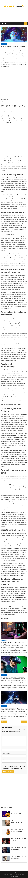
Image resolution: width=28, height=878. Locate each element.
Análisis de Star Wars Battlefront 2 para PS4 (11, 708)
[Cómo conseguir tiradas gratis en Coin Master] (6, 832)
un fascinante (11, 49)
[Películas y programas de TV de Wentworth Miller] (6, 823)
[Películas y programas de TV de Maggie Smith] (6, 858)
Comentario (5, 734)
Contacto (6, 874)
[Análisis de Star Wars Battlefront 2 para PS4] (14, 697)
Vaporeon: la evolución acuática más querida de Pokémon (4, 721)
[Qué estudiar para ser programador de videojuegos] (14, 664)
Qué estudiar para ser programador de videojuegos (13, 677)
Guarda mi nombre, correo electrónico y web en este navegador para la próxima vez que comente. (14, 767)
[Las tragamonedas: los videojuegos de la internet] (6, 814)
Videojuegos (4, 43)
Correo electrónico (6, 753)
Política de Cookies (14, 876)
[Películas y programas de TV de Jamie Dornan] (6, 850)
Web (3, 759)
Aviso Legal (12, 874)
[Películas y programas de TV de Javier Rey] (6, 841)
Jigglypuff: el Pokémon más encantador (24, 721)
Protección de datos (20, 874)
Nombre (4, 748)
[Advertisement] (16, 13)
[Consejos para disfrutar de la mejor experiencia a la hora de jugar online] (14, 630)
